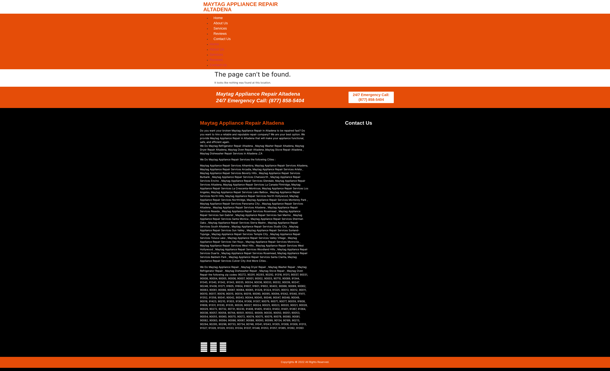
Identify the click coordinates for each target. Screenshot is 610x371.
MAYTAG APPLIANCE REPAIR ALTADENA (240, 6)
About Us (221, 23)
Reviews (220, 34)
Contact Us (222, 39)
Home (218, 18)
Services (220, 28)
